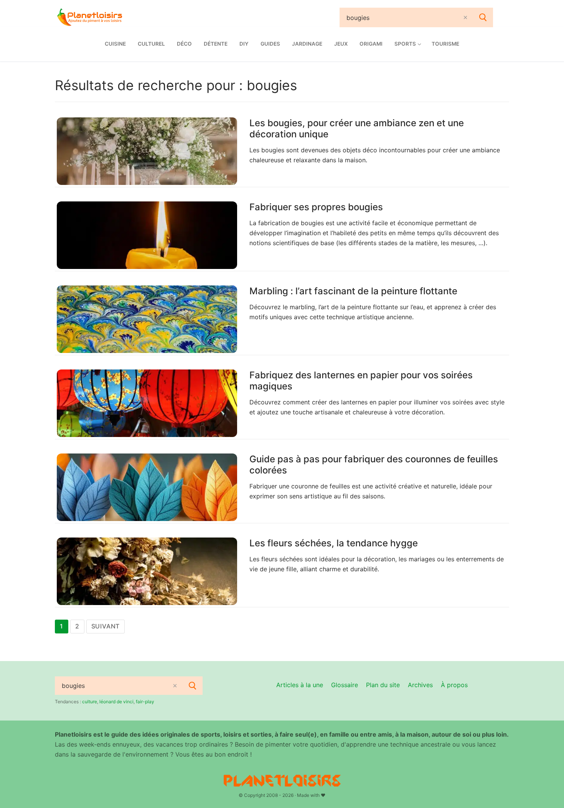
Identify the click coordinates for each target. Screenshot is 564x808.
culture (89, 701)
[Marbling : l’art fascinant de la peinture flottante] (147, 319)
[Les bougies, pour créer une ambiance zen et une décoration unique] (147, 151)
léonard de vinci (116, 701)
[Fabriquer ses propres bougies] (147, 235)
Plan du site (383, 685)
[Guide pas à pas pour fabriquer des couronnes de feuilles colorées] (147, 487)
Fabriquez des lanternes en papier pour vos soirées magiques (361, 380)
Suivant (105, 626)
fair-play (145, 701)
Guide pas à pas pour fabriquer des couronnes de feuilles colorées (373, 464)
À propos (454, 685)
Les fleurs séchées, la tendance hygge (333, 543)
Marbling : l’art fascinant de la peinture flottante (353, 291)
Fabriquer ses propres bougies (316, 207)
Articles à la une (299, 685)
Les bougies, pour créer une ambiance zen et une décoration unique (356, 128)
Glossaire (344, 685)
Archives (420, 685)
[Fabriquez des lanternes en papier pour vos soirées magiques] (147, 403)
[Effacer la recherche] (465, 17)
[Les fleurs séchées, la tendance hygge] (147, 571)
